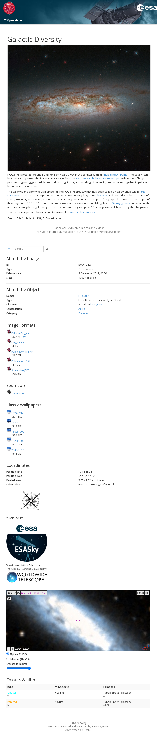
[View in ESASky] (26, 561)
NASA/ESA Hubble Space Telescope (98, 178)
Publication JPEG (20, 361)
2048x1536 (17, 450)
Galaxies (83, 313)
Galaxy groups (121, 203)
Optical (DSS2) (18, 654)
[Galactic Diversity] (79, 108)
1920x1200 (17, 441)
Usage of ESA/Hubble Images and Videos (79, 228)
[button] (24, 337)
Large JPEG (17, 342)
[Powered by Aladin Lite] (145, 648)
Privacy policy (78, 723)
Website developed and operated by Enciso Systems (78, 726)
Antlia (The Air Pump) (115, 174)
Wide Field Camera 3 (82, 212)
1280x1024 (17, 422)
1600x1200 (17, 431)
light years (96, 304)
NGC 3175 (84, 296)
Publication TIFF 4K (22, 351)
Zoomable (17, 393)
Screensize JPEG (20, 370)
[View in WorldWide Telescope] (26, 582)
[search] (46, 249)
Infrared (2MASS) (20, 659)
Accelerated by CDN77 (78, 730)
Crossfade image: (16, 664)
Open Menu (14, 20)
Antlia (81, 309)
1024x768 (17, 413)
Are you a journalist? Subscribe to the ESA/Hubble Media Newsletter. (79, 232)
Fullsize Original (20, 333)
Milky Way (100, 195)
